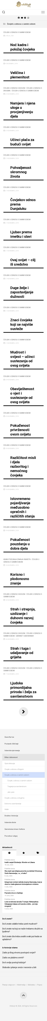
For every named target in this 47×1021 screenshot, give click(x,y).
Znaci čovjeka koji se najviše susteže (21, 324)
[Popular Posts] (23, 853)
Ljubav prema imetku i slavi (21, 234)
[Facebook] (18, 18)
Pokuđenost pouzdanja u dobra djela (20, 544)
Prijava (39, 985)
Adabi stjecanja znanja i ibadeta (17, 559)
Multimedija (21, 985)
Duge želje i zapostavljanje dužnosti (21, 292)
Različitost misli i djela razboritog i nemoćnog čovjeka (23, 466)
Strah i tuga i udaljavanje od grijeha (21, 652)
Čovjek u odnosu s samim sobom (16, 32)
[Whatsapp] (28, 18)
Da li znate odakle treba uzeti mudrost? (19, 924)
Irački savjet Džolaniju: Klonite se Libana (20, 862)
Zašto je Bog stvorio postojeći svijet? (19, 952)
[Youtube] (22, 18)
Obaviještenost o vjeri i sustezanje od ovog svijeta (22, 395)
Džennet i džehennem (25, 636)
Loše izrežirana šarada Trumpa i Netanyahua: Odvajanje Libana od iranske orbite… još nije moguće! (22, 904)
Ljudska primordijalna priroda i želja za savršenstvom (23, 689)
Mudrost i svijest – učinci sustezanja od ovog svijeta (22, 358)
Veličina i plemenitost (19, 75)
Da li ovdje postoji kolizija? (14, 962)
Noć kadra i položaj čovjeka (22, 47)
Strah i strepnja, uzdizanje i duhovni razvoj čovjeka (22, 615)
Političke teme (10, 860)
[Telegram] (25, 18)
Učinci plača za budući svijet (22, 142)
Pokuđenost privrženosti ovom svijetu (20, 429)
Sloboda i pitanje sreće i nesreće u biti (19, 967)
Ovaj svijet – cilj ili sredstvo (22, 262)
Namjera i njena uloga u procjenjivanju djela (22, 109)
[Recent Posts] (9, 853)
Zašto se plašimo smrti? (13, 957)
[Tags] (38, 853)
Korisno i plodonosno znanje (19, 578)
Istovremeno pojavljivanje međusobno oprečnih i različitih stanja (22, 507)
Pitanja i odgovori (8, 985)
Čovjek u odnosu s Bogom (14, 88)
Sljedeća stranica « (23, 711)
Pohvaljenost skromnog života (20, 172)
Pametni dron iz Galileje (14, 893)
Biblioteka (31, 985)
